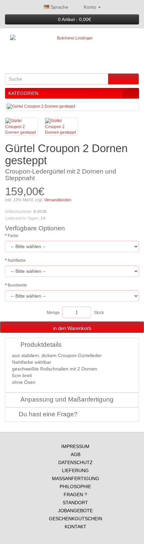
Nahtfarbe (17, 260)
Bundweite (17, 285)
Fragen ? (75, 494)
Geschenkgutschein (75, 518)
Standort (75, 502)
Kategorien (23, 93)
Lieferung (75, 470)
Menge (53, 312)
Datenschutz (75, 462)
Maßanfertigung (75, 478)
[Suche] (123, 79)
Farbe (13, 235)
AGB (75, 454)
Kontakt (75, 526)
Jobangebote (75, 510)
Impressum (75, 446)
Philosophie (75, 486)
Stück (99, 312)
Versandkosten (57, 200)
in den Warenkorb (72, 328)
